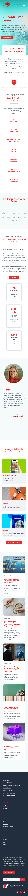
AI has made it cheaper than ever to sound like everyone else (12, 748)
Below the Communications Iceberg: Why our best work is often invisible (12, 580)
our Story (14, 277)
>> (7, 593)
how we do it (7, 37)
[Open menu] (23, 4)
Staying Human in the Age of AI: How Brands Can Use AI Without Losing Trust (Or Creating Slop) (12, 669)
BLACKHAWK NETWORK (9, 476)
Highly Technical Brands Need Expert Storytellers (11, 708)
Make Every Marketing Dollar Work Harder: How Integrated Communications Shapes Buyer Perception (12, 624)
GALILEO (5, 503)
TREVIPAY (5, 530)
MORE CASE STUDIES (14, 542)
